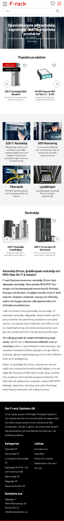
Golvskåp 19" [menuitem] (11, 449)
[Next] (56, 84)
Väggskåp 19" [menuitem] (11, 481)
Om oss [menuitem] (38, 468)
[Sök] (58, 11)
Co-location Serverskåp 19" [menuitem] (17, 460)
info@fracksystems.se (16, 511)
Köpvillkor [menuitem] (39, 453)
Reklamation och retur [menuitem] (45, 463)
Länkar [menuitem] (39, 443)
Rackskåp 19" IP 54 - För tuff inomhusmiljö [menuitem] (16, 469)
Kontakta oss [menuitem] (41, 449)
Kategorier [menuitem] (12, 443)
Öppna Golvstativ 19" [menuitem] (15, 486)
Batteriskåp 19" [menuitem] (12, 476)
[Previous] (7, 84)
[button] (5, 4)
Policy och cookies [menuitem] (43, 458)
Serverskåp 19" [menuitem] (12, 453)
